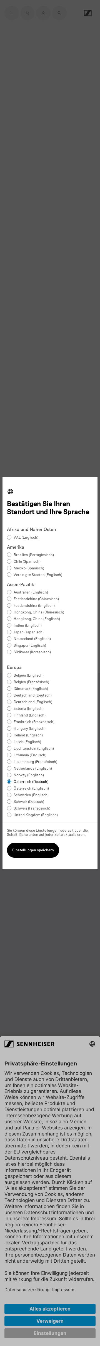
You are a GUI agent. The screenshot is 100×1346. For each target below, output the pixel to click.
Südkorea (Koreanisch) (32, 652)
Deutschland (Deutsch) (33, 695)
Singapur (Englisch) (30, 646)
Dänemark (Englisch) (31, 689)
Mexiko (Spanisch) (29, 568)
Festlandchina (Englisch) (34, 606)
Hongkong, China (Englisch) (37, 619)
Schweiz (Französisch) (32, 808)
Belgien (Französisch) (31, 682)
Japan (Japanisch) (29, 632)
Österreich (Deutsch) (31, 782)
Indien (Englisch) (28, 626)
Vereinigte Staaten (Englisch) (38, 575)
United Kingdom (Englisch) (36, 815)
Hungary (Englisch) (30, 729)
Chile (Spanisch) (27, 562)
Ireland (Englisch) (28, 735)
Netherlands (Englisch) (33, 768)
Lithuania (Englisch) (30, 755)
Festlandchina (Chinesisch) (36, 599)
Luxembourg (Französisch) (35, 762)
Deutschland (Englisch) (33, 702)
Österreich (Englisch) (31, 788)
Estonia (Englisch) (29, 709)
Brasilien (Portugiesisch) (34, 555)
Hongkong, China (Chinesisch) (39, 612)
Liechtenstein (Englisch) (34, 749)
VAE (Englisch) (26, 538)
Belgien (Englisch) (29, 675)
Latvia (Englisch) (27, 742)
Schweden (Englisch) (31, 795)
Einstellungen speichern (33, 850)
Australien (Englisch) (31, 592)
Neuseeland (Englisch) (32, 639)
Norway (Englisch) (29, 775)
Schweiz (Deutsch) (29, 802)
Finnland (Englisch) (30, 715)
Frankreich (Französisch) (34, 722)
